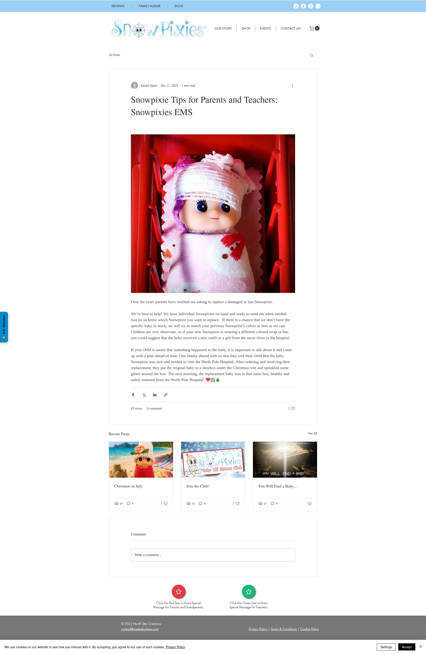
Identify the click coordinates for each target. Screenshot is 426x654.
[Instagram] (310, 6)
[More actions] (292, 85)
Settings (386, 647)
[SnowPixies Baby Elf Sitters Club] (213, 460)
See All (312, 433)
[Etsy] (318, 6)
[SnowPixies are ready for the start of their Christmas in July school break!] (141, 460)
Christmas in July (128, 486)
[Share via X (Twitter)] (144, 395)
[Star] (178, 591)
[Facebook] (303, 6)
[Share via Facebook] (133, 395)
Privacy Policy (258, 629)
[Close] (420, 646)
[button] (315, 28)
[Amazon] (296, 6)
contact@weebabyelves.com (140, 629)
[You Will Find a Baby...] (285, 460)
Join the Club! (197, 486)
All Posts (114, 55)
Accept (407, 647)
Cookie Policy (309, 629)
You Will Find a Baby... (277, 486)
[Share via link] (166, 395)
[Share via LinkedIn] (155, 395)
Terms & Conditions (284, 629)
